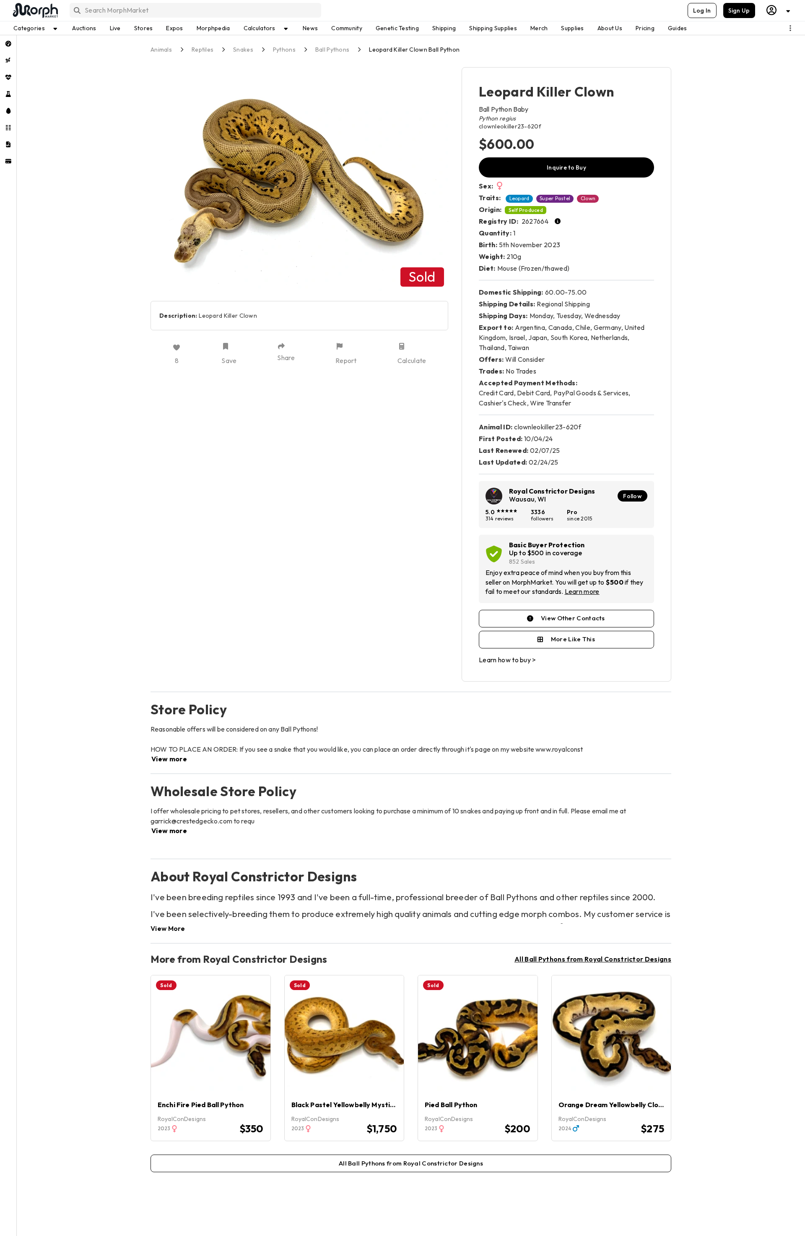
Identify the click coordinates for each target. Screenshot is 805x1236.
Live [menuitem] (115, 28)
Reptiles (202, 49)
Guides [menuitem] (677, 28)
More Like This (573, 639)
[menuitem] (8, 43)
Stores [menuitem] (143, 28)
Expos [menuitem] (174, 28)
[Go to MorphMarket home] (35, 10)
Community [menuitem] (346, 28)
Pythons (284, 49)
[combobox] (195, 10)
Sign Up (739, 10)
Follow (632, 496)
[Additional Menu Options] (790, 28)
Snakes (243, 49)
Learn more (582, 591)
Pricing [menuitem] (645, 28)
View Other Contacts (573, 618)
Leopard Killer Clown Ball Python (414, 49)
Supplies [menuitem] (572, 28)
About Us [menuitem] (609, 28)
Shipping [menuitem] (444, 28)
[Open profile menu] (778, 10)
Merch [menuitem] (539, 28)
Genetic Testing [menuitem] (397, 28)
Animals (161, 49)
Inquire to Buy (566, 167)
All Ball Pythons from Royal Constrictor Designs (592, 959)
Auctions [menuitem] (84, 28)
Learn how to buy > (507, 660)
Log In (702, 10)
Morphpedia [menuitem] (213, 28)
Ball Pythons (332, 49)
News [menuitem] (310, 28)
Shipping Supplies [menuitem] (493, 28)
